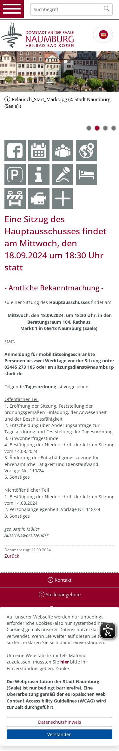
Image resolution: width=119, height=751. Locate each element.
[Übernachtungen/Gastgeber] (86, 174)
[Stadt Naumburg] (59, 35)
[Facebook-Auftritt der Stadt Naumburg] (15, 150)
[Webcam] (39, 198)
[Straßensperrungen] (15, 198)
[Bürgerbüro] (62, 150)
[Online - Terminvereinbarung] (39, 150)
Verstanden (59, 734)
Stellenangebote (62, 594)
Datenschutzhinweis (59, 722)
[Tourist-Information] (39, 174)
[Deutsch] (103, 34)
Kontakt (62, 580)
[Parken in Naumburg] (15, 174)
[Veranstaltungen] (62, 174)
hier (64, 662)
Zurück (11, 556)
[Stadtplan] (86, 150)
